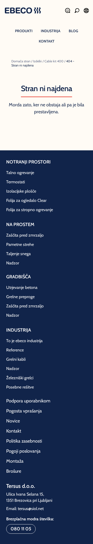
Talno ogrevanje (20, 172)
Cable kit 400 (54, 61)
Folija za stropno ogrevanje (29, 209)
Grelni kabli (16, 359)
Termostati (15, 181)
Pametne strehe (20, 244)
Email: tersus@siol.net (25, 508)
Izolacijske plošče (21, 191)
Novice (13, 421)
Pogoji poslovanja (23, 451)
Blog (73, 31)
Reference (15, 350)
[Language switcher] (86, 10)
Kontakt (47, 41)
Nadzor (12, 263)
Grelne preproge (20, 296)
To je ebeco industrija (24, 340)
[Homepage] (22, 11)
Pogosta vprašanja (24, 411)
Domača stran (20, 61)
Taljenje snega (18, 253)
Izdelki (37, 61)
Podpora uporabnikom (28, 401)
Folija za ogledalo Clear (26, 200)
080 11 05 (21, 529)
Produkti (24, 31)
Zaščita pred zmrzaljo (25, 235)
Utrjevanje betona (21, 287)
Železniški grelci (19, 377)
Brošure (13, 471)
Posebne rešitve (20, 387)
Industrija (50, 31)
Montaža (15, 461)
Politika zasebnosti (24, 441)
